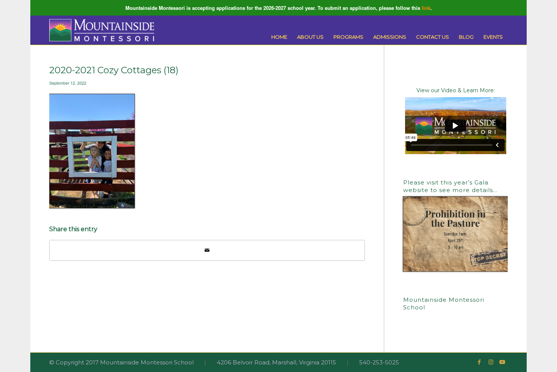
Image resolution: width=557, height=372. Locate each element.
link (426, 7)
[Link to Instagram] (490, 362)
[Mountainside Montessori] (102, 30)
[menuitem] (279, 37)
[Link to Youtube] (502, 362)
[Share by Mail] (207, 250)
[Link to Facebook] (479, 362)
